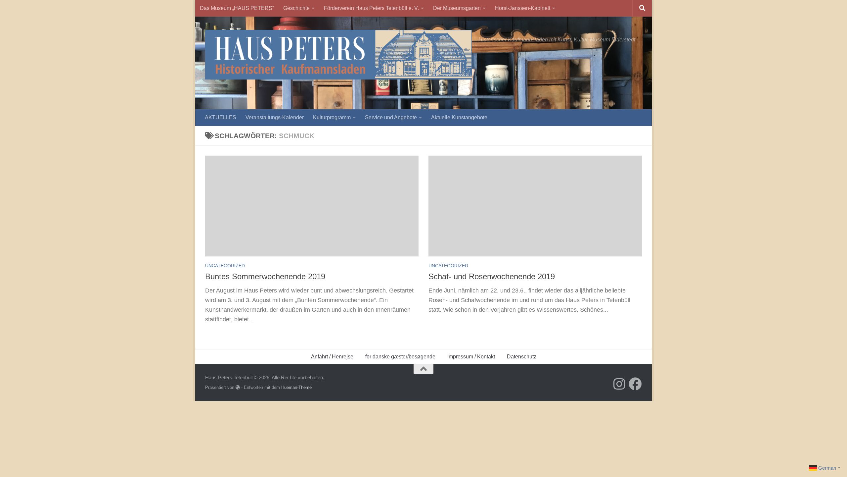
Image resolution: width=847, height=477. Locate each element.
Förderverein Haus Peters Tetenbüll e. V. (371, 8)
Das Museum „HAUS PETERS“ (237, 8)
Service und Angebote (391, 117)
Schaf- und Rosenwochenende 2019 (491, 276)
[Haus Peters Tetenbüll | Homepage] (338, 55)
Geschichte (296, 8)
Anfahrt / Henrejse (332, 356)
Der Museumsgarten (457, 8)
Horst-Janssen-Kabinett (522, 8)
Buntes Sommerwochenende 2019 (265, 276)
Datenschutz (521, 356)
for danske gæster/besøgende (400, 356)
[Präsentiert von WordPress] (238, 387)
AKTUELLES (220, 117)
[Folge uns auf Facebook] (635, 384)
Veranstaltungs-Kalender (274, 117)
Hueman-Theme (296, 387)
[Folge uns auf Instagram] (619, 384)
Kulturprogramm (332, 117)
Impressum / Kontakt (471, 356)
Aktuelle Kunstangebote (459, 117)
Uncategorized (225, 265)
